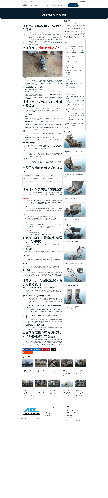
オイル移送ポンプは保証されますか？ (76, 120)
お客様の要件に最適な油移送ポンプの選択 (75, 84)
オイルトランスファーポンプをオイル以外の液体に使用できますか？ (76, 115)
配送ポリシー (71, 415)
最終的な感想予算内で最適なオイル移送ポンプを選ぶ (75, 124)
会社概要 (60, 5)
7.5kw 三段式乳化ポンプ (71, 198)
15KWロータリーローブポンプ (73, 263)
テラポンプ (26, 222)
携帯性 (70, 92)
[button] (27, 349)
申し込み (70, 65)
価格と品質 (71, 94)
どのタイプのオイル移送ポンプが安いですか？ (76, 101)
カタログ (42, 5)
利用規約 (69, 418)
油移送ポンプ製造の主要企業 (73, 70)
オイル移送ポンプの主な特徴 (75, 50)
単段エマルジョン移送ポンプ (73, 220)
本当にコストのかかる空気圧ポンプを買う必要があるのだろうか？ (76, 110)
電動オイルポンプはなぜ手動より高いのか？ (76, 105)
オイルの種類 (71, 87)
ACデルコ (25, 198)
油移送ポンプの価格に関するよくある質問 (75, 97)
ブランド (70, 63)
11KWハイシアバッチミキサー (73, 285)
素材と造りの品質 (72, 61)
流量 (69, 59)
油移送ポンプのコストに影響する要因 (75, 53)
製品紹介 (35, 5)
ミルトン (25, 214)
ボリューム (71, 89)
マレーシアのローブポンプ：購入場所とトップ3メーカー (28, 394)
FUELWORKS (27, 230)
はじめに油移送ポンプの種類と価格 (75, 46)
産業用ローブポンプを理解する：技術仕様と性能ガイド (80, 394)
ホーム (30, 5)
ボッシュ (70, 74)
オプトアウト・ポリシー (74, 420)
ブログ (47, 5)
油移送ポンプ (48, 47)
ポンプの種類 (71, 56)
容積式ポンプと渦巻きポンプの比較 (53, 392)
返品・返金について (72, 412)
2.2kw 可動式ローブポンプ (72, 241)
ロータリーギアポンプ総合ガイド (40, 392)
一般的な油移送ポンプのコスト (74, 68)
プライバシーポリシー (73, 410)
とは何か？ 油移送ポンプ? (72, 48)
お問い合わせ (53, 5)
